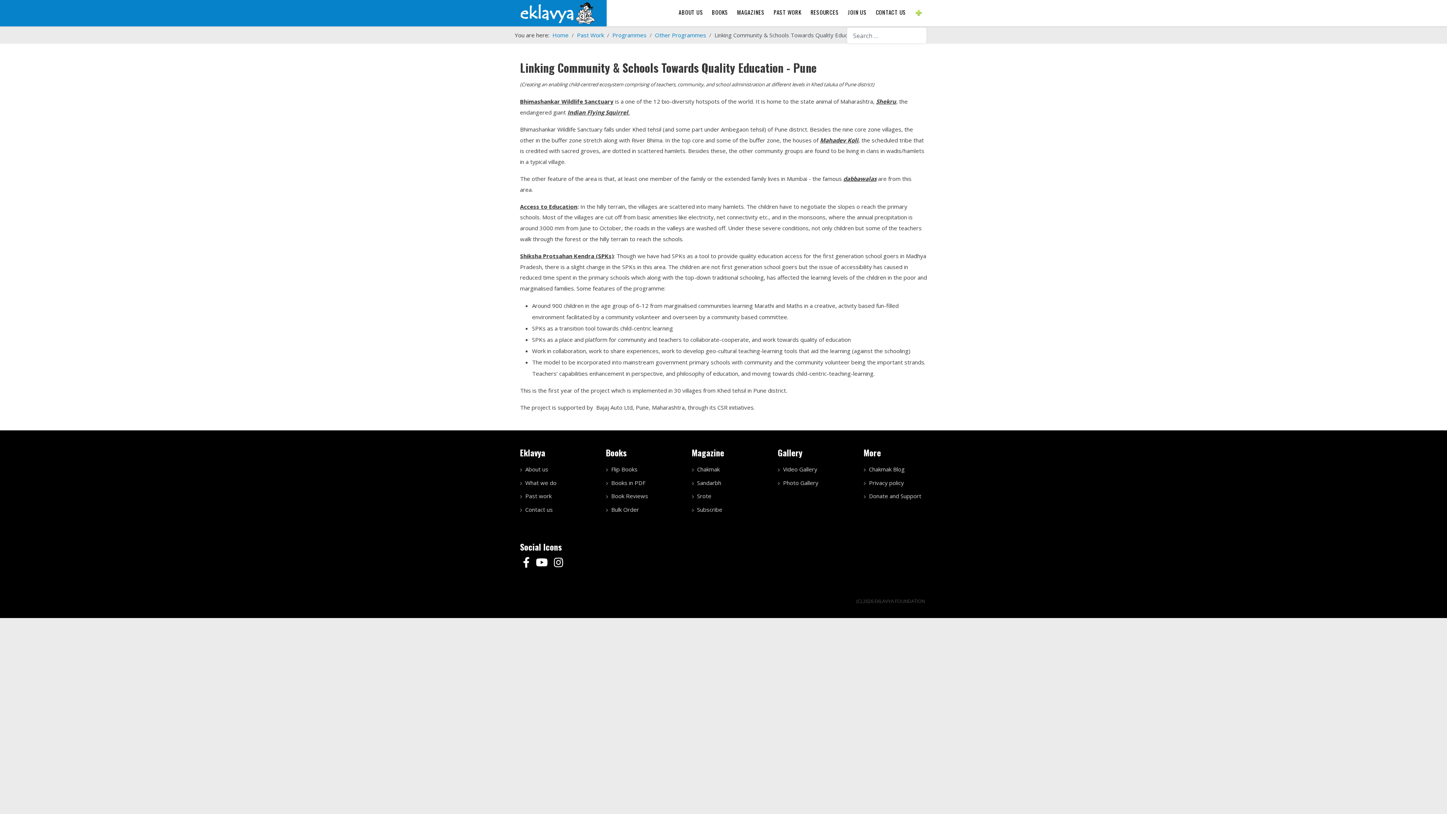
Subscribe (709, 509)
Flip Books (624, 469)
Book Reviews (629, 496)
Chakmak (708, 469)
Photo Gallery (800, 483)
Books (720, 12)
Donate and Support (895, 496)
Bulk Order (625, 509)
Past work (538, 496)
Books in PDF (628, 483)
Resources (825, 12)
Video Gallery (800, 469)
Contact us (891, 12)
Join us (856, 12)
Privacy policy (886, 483)
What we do (541, 483)
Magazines (751, 12)
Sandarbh (709, 483)
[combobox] (887, 35)
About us (691, 12)
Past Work (788, 12)
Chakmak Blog (887, 469)
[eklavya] (557, 12)
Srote (704, 496)
